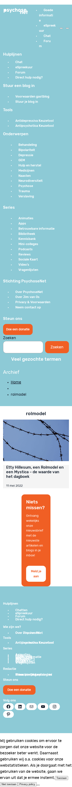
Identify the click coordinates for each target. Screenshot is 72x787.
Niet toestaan (9, 784)
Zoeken (9, 338)
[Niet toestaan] (38, 785)
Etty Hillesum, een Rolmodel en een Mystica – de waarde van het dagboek (35, 472)
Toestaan (61, 778)
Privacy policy (27, 784)
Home (16, 382)
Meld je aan (36, 573)
